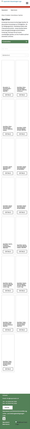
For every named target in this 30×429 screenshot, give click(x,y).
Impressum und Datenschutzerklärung (15, 411)
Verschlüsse (14, 15)
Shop (3, 15)
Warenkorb (5, 10)
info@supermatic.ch (12, 398)
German (7, 407)
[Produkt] (8, 79)
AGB (4, 416)
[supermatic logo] (12, 3)
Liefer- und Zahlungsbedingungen (13, 413)
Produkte (7, 15)
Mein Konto (14, 10)
